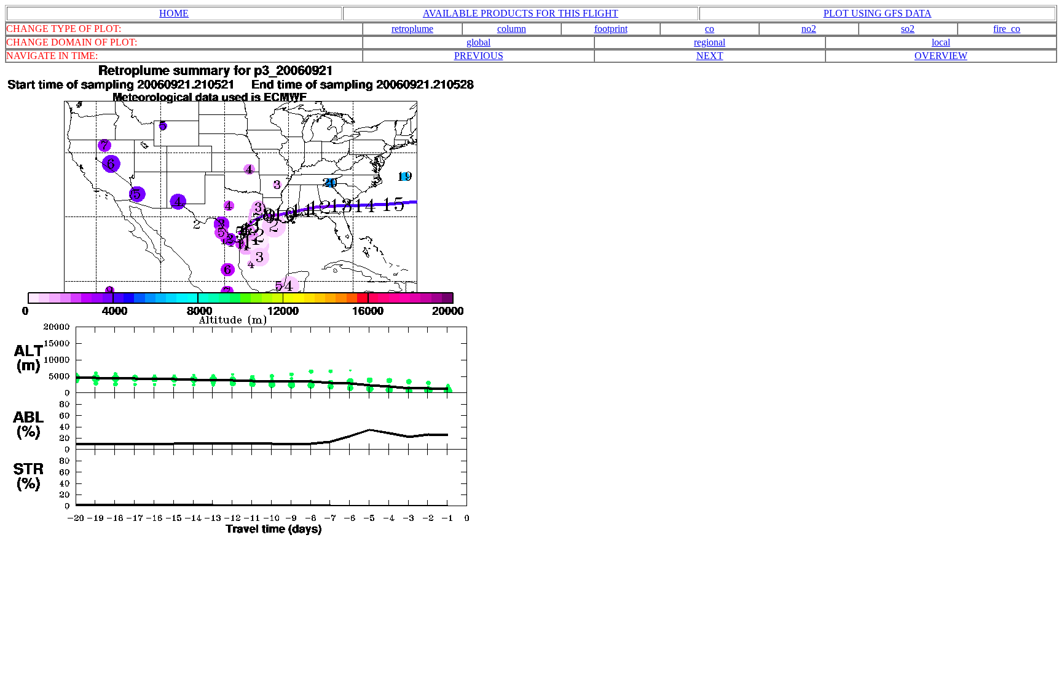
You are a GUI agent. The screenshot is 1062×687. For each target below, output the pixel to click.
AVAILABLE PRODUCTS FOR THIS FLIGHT (520, 13)
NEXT (709, 55)
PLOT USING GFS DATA (878, 13)
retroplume (412, 28)
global (478, 42)
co (709, 28)
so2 (907, 28)
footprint (610, 28)
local (941, 42)
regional (709, 42)
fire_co (1006, 28)
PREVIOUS (478, 55)
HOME (174, 13)
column (511, 28)
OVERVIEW (940, 55)
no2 (808, 28)
